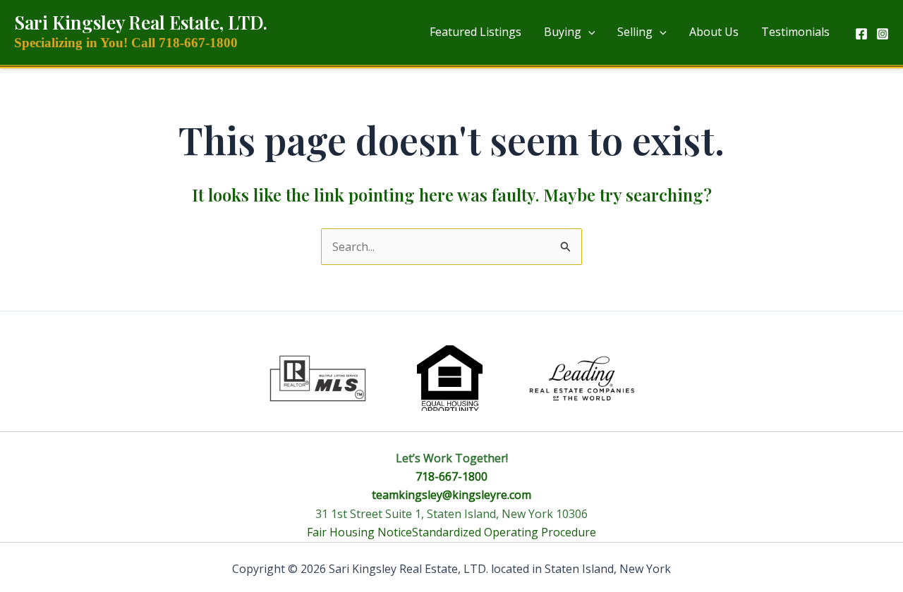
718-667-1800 (451, 476)
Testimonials (795, 31)
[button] (588, 32)
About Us (714, 31)
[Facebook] (861, 33)
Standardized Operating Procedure (504, 532)
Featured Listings (475, 31)
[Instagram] (882, 33)
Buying (562, 31)
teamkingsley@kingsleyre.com (451, 494)
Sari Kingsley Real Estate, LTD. (140, 22)
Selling (635, 31)
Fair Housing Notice (359, 532)
